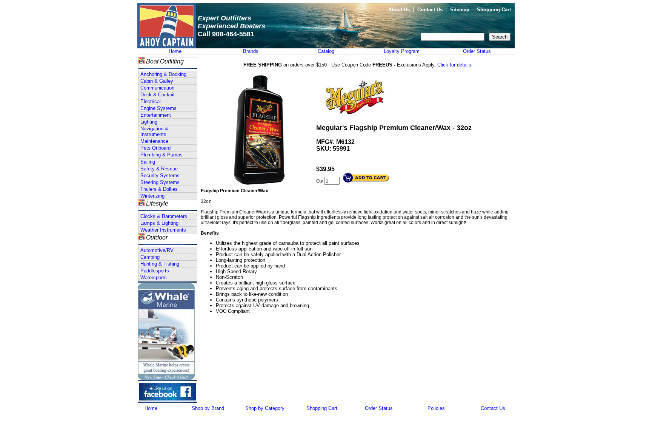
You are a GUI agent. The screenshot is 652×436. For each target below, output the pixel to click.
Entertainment (155, 115)
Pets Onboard (155, 148)
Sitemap (459, 9)
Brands (250, 51)
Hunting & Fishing (159, 264)
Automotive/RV (157, 250)
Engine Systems (158, 108)
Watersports (153, 277)
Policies (436, 408)
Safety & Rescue (159, 169)
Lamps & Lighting (159, 223)
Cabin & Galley (156, 81)
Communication (157, 88)
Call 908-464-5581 (226, 34)
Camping (150, 257)
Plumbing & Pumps (161, 155)
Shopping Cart (494, 9)
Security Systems (160, 175)
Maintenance (154, 141)
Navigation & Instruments (154, 131)
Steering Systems (160, 182)
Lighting (148, 122)
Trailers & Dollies (159, 189)
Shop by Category (264, 408)
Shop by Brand (208, 408)
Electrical (150, 101)
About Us (399, 9)
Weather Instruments (163, 230)
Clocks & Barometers (163, 216)
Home (175, 51)
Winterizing (152, 196)
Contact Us (430, 9)
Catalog (326, 51)
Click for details (454, 65)
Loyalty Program (402, 51)
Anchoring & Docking (163, 74)
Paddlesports (154, 271)
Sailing (147, 162)
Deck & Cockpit (157, 94)
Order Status (477, 51)
